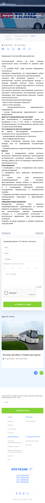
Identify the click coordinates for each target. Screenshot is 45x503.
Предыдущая (6, 233)
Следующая (39, 233)
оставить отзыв (23, 304)
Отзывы (19, 39)
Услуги (8, 36)
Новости (8, 39)
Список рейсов (30, 421)
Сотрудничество (21, 36)
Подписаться (22, 411)
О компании (12, 429)
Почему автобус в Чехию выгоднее (22, 355)
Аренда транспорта (32, 441)
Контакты (11, 433)
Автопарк (28, 445)
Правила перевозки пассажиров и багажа (15, 451)
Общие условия (13, 446)
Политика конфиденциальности (15, 441)
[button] (36, 373)
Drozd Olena (21, 45)
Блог (33, 36)
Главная (10, 421)
